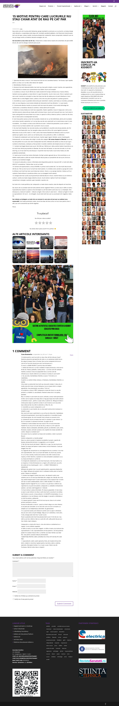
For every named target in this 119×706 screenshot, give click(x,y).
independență (49, 643)
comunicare (67, 629)
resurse (48, 654)
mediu (65, 645)
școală (47, 659)
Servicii (95, 6)
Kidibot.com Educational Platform (23, 634)
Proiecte (50, 6)
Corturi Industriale (19, 629)
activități (54, 626)
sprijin (58, 654)
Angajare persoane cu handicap (23, 626)
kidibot (60, 645)
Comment (15, 561)
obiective (64, 648)
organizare (49, 651)
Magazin (103, 6)
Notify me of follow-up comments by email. (27, 596)
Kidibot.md (17, 637)
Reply (71, 355)
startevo (63, 654)
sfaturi (53, 654)
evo (13, 22)
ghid (64, 640)
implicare (69, 640)
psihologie (55, 651)
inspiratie (57, 643)
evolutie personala (50, 640)
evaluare (65, 637)
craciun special (53, 631)
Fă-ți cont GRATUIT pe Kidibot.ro (93, 108)
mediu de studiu (50, 648)
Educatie (54, 637)
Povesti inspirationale (63, 6)
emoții (59, 637)
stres (68, 654)
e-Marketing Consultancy (21, 631)
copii (47, 631)
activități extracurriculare (63, 626)
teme (65, 656)
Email (14, 586)
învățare (70, 656)
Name (14, 581)
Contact (110, 6)
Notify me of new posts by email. (24, 599)
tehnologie (59, 656)
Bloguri (86, 6)
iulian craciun (49, 645)
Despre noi (42, 6)
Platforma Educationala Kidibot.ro (23, 642)
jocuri (55, 645)
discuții (60, 634)
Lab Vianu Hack (18, 639)
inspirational (64, 643)
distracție (65, 634)
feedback (59, 640)
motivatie (58, 648)
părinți (61, 651)
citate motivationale (58, 629)
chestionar (48, 629)
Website (14, 592)
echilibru (48, 637)
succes (48, 656)
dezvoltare (61, 631)
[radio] (36, 223)
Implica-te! (77, 6)
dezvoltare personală (51, 634)
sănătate (53, 656)
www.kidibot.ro (94, 102)
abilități (48, 626)
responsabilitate (69, 651)
